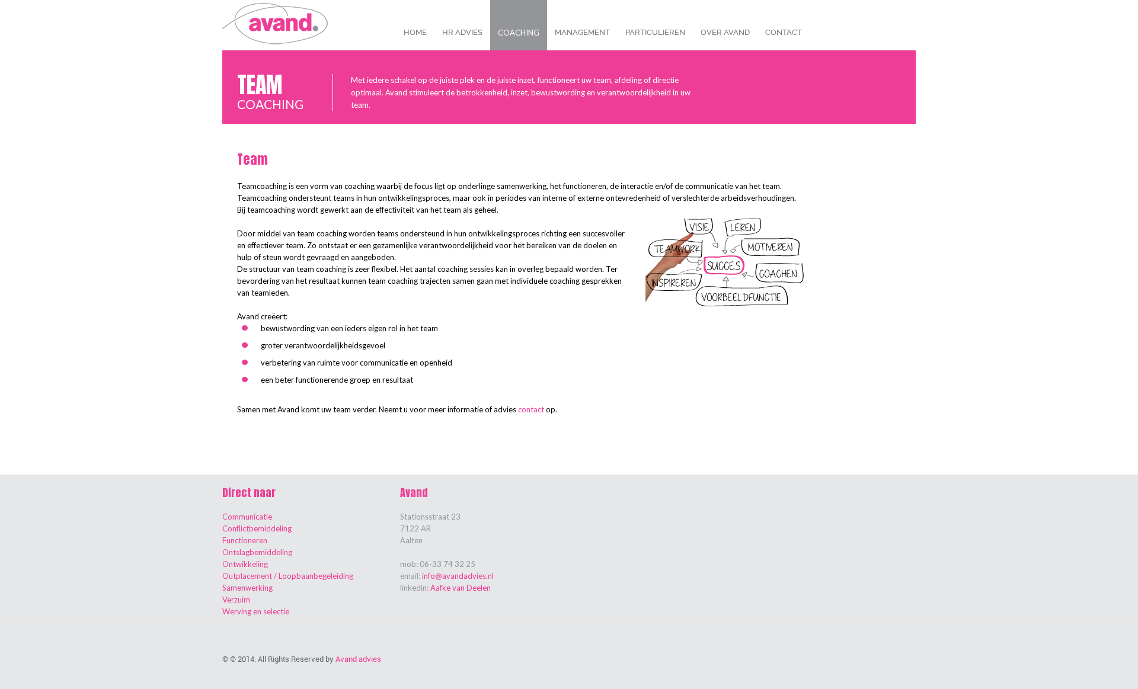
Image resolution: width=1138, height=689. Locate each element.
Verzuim (236, 599)
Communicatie (247, 516)
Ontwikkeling (245, 564)
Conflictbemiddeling (257, 528)
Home (415, 32)
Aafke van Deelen (460, 587)
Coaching (518, 32)
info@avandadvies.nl (458, 576)
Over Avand (725, 32)
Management (582, 32)
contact (531, 409)
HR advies (462, 32)
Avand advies (358, 659)
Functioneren (244, 540)
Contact (783, 32)
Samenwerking (247, 587)
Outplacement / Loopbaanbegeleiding (287, 576)
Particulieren (655, 32)
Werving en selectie (255, 611)
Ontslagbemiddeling (257, 552)
